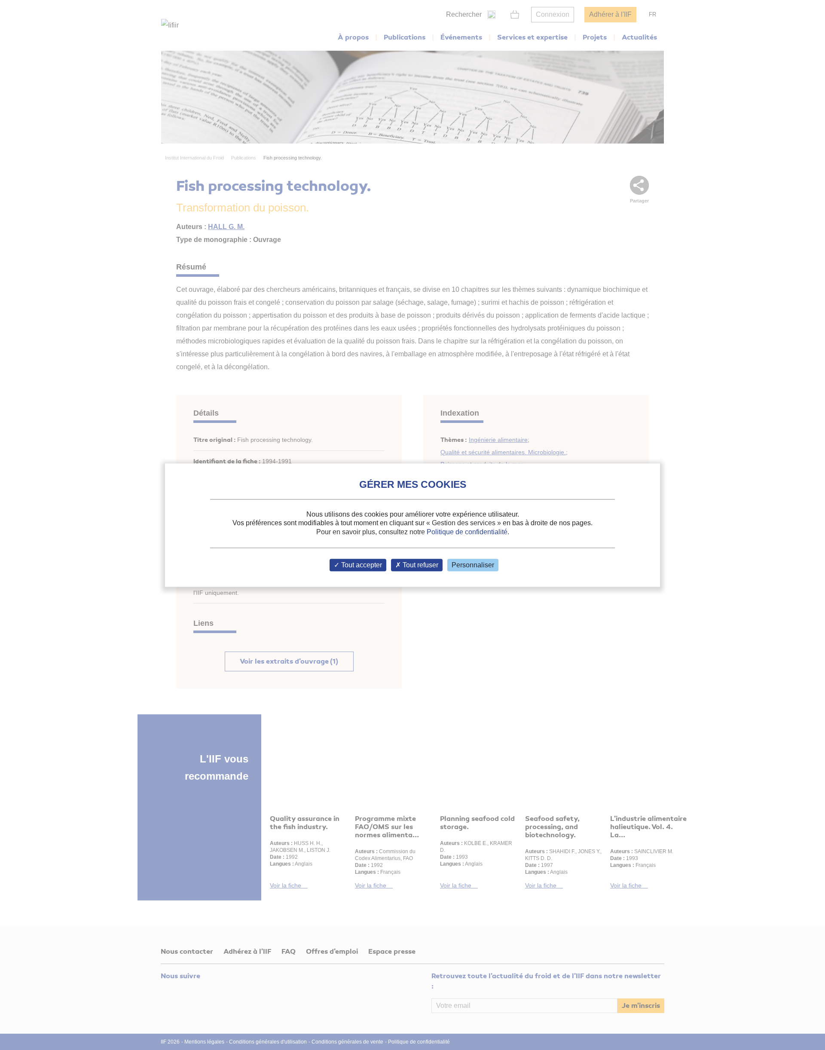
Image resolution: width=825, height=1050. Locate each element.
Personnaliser (473, 565)
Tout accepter (360, 565)
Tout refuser (419, 565)
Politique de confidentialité (467, 532)
